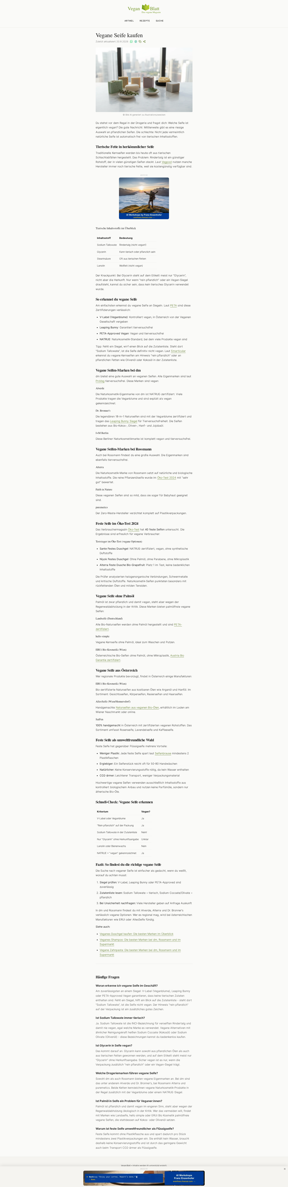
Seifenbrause (163, 753)
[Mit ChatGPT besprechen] (136, 42)
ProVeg (100, 381)
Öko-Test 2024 (166, 477)
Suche (160, 21)
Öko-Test (133, 529)
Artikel (129, 21)
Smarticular (178, 351)
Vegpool (167, 162)
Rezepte (145, 21)
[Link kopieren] (140, 42)
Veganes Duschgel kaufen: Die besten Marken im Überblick (136, 933)
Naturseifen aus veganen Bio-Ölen (137, 707)
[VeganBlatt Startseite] (144, 13)
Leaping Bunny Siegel (123, 421)
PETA (173, 305)
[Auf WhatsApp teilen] (131, 42)
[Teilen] (144, 42)
